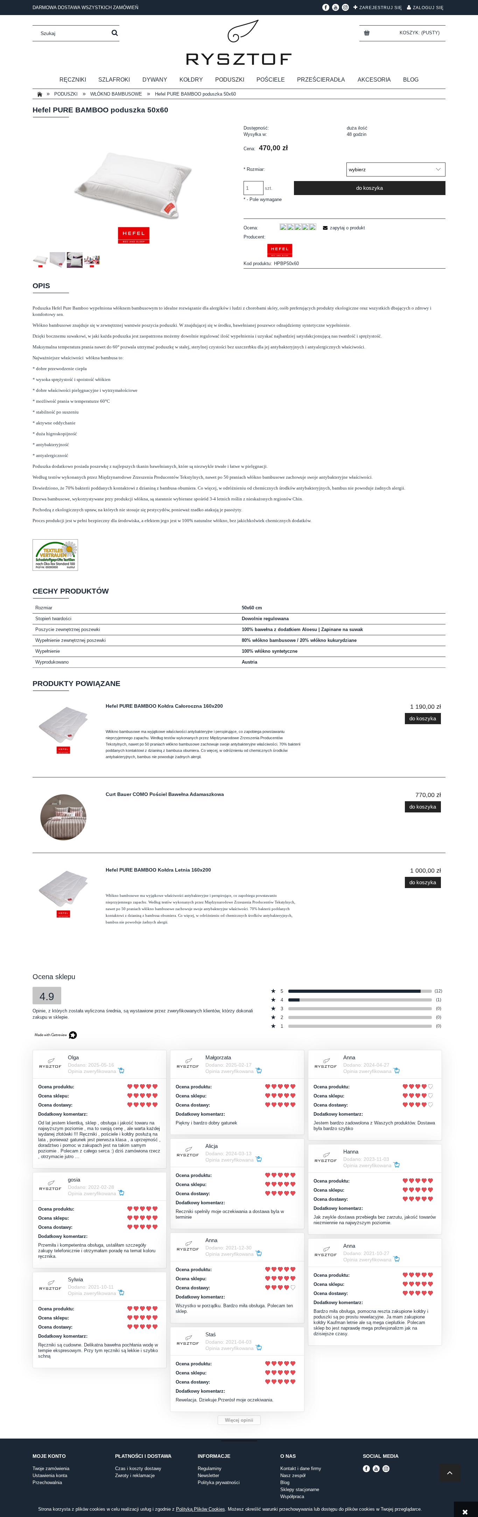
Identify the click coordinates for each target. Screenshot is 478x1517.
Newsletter (208, 1475)
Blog (284, 1482)
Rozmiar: (254, 169)
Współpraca (292, 1496)
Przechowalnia (47, 1482)
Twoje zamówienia (51, 1468)
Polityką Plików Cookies (200, 1509)
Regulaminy (210, 1468)
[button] (343, 227)
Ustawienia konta (50, 1475)
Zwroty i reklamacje (135, 1475)
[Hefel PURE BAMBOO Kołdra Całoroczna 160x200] (67, 729)
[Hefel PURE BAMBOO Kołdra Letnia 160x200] (67, 893)
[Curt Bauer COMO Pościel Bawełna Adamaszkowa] (67, 817)
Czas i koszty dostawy (138, 1468)
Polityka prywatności (219, 1482)
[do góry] (450, 1472)
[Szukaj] (114, 33)
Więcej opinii (239, 1420)
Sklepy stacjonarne (299, 1489)
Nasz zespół (292, 1475)
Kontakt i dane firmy (300, 1468)
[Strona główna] (239, 42)
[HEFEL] (280, 250)
